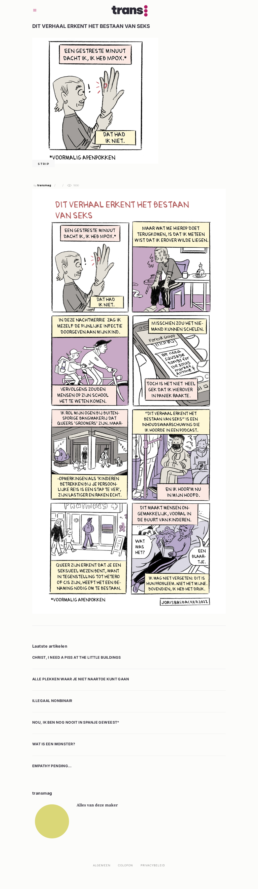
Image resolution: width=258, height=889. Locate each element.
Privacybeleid (153, 865)
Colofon (125, 865)
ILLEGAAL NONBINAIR (52, 700)
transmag (44, 185)
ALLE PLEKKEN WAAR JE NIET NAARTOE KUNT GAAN (80, 679)
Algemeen (101, 865)
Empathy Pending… (52, 766)
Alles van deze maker (97, 804)
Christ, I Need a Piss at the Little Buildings (76, 657)
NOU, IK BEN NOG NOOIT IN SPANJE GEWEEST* (75, 722)
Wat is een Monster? (53, 744)
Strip (43, 164)
